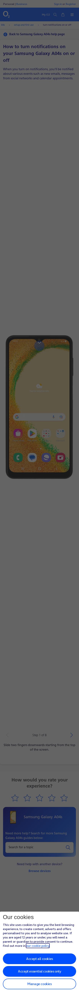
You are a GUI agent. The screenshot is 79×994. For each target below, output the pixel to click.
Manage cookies (39, 983)
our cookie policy (37, 946)
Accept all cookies (39, 958)
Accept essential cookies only (39, 971)
